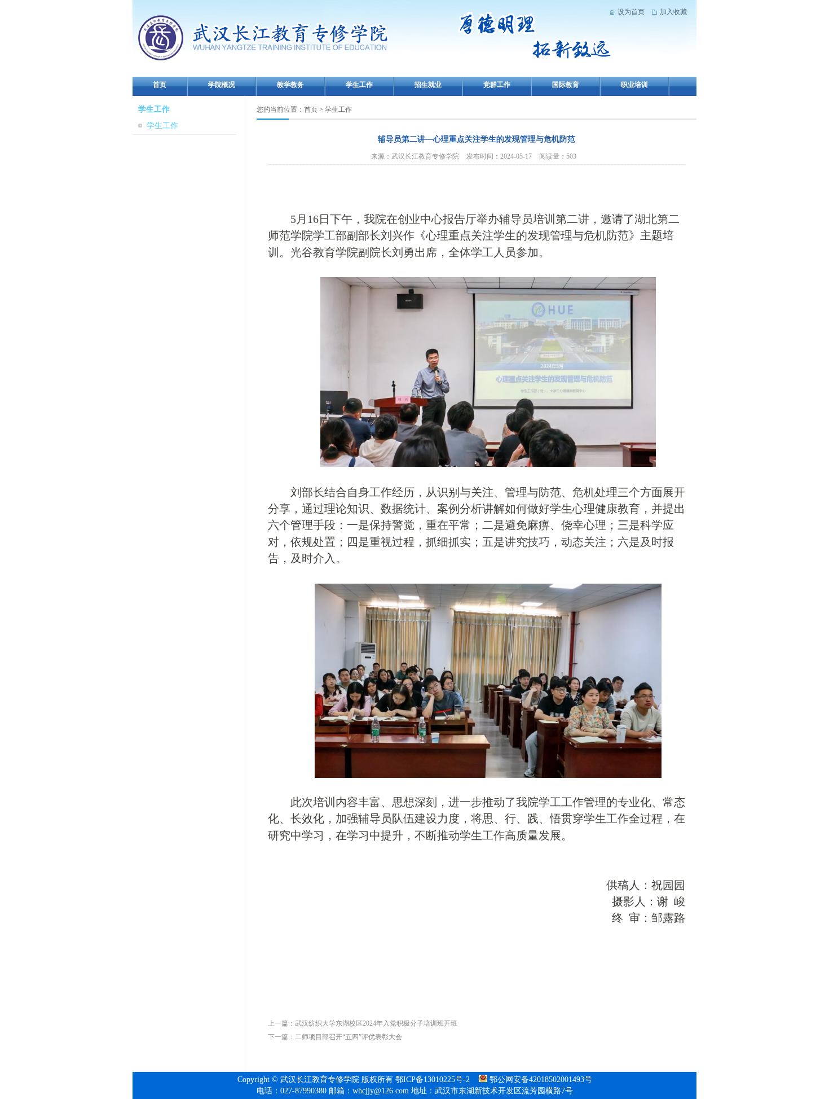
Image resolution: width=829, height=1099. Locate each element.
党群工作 (496, 85)
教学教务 (290, 85)
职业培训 (634, 85)
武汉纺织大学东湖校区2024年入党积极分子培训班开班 (376, 1023)
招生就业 (428, 85)
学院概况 (221, 85)
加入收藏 (673, 12)
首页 (159, 85)
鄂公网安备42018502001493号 (539, 1079)
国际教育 (565, 85)
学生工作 (359, 85)
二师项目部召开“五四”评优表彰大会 (348, 1037)
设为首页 (631, 12)
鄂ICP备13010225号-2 (433, 1079)
